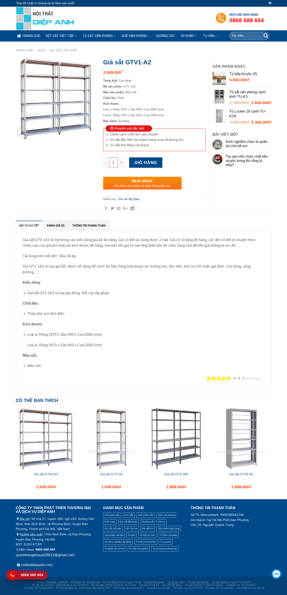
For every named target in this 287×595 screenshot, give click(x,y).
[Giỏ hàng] (269, 3)
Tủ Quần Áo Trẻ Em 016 (85, 582)
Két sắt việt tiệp (112, 528)
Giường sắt (147, 521)
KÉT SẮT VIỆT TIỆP (60, 36)
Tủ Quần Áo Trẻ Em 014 (38, 588)
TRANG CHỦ (31, 36)
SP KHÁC (187, 36)
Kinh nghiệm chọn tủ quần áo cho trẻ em (246, 144)
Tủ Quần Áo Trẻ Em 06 (251, 588)
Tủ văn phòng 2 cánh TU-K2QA (231, 582)
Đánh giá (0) (56, 225)
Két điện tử (148, 528)
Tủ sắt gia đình (176, 582)
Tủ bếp (131, 535)
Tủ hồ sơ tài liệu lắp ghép (118, 542)
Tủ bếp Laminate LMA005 (52, 582)
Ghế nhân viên (146, 515)
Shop (41, 50)
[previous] (16, 453)
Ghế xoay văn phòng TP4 (94, 588)
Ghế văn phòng (166, 515)
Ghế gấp (128, 515)
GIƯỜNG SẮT (165, 36)
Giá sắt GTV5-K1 (241, 474)
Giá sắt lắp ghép (63, 50)
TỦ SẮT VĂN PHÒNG (98, 36)
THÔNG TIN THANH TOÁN (89, 225)
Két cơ (161, 521)
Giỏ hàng (145, 162)
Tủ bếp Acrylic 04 (66, 588)
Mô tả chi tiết (29, 225)
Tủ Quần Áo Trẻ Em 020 (240, 585)
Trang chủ (24, 50)
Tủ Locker (165, 542)
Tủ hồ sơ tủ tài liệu (146, 542)
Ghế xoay (109, 521)
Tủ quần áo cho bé (114, 548)
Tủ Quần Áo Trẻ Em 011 (219, 588)
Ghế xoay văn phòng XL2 (128, 588)
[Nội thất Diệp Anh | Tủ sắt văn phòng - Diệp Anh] (55, 18)
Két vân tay (131, 528)
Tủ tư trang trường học (164, 548)
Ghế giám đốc (112, 515)
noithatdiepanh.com (36, 565)
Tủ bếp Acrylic (147, 535)
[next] (271, 453)
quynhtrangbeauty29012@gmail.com (45, 555)
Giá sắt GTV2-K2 (46, 474)
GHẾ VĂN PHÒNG (134, 36)
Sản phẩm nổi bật (113, 535)
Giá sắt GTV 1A (111, 474)
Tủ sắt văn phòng (138, 548)
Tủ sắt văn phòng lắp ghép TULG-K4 (113, 585)
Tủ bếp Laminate (168, 535)
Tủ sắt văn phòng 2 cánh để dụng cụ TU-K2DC (60, 585)
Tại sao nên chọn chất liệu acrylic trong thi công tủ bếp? (247, 161)
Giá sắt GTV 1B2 (176, 474)
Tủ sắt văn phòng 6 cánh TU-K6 (122, 582)
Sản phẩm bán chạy (169, 528)
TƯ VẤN (208, 36)
